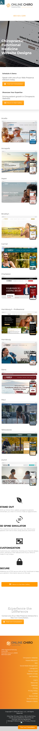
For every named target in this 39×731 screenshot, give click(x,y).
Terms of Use (33, 696)
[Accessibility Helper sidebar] (2, 2)
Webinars (34, 685)
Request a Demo (32, 701)
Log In (35, 680)
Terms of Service (32, 699)
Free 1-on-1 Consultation (15, 84)
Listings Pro (34, 668)
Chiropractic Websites (30, 658)
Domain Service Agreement (21, 719)
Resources (34, 683)
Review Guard (33, 671)
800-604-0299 (19, 16)
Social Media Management (29, 666)
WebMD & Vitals (32, 674)
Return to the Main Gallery (21, 584)
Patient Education (32, 660)
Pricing (35, 688)
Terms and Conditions (16, 718)
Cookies (35, 693)
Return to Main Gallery (14, 103)
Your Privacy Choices (28, 721)
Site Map (10, 716)
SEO (36, 663)
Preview (18, 132)
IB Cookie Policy (30, 716)
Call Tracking (33, 676)
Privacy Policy (33, 691)
